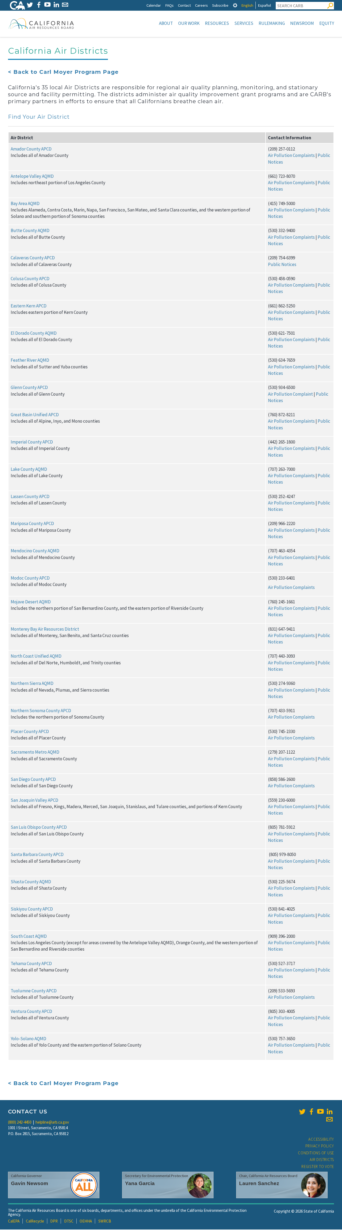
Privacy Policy (319, 1145)
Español (264, 5)
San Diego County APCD (33, 779)
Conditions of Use (316, 1152)
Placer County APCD (30, 731)
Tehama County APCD (31, 963)
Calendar (153, 5)
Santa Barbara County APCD (37, 854)
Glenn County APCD (29, 387)
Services (243, 23)
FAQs (169, 5)
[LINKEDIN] (56, 5)
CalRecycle (35, 1221)
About (166, 23)
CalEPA (14, 1221)
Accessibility (321, 1139)
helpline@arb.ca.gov (52, 1122)
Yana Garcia (140, 1183)
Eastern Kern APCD (28, 306)
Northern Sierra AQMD (32, 683)
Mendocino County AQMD (35, 551)
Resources (217, 23)
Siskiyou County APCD (32, 909)
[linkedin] (329, 1111)
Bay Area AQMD (25, 203)
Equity (326, 23)
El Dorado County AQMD (34, 333)
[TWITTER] (29, 5)
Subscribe (220, 5)
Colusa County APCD (30, 279)
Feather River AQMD (30, 360)
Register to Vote (317, 1166)
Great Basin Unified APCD (35, 415)
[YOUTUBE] (47, 5)
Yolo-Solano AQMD (28, 1039)
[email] (329, 1119)
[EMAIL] (65, 5)
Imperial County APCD (32, 442)
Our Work (189, 23)
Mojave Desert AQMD (31, 602)
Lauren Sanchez (259, 1183)
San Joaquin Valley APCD (34, 800)
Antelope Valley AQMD (32, 176)
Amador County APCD (31, 149)
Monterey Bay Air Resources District (45, 629)
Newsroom (302, 23)
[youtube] (320, 1111)
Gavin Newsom (29, 1183)
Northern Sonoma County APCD (41, 711)
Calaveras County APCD (33, 258)
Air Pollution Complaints (291, 155)
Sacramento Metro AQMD (35, 752)
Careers (201, 5)
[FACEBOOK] (38, 5)
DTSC (68, 1221)
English (247, 5)
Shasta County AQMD (31, 882)
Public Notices (282, 264)
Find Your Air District (39, 117)
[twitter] (302, 1111)
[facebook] (311, 1111)
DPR (54, 1221)
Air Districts (322, 1159)
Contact (184, 5)
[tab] (235, 5)
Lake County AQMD (29, 469)
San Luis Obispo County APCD (39, 827)
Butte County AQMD (30, 230)
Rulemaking (272, 23)
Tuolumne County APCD (34, 991)
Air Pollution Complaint (290, 394)
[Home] (41, 23)
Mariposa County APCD (32, 523)
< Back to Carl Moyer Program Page (63, 72)
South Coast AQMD (29, 936)
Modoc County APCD (30, 578)
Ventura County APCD (31, 1011)
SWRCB (104, 1221)
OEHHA (86, 1221)
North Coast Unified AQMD (36, 656)
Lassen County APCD (30, 496)
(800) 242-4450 (19, 1122)
